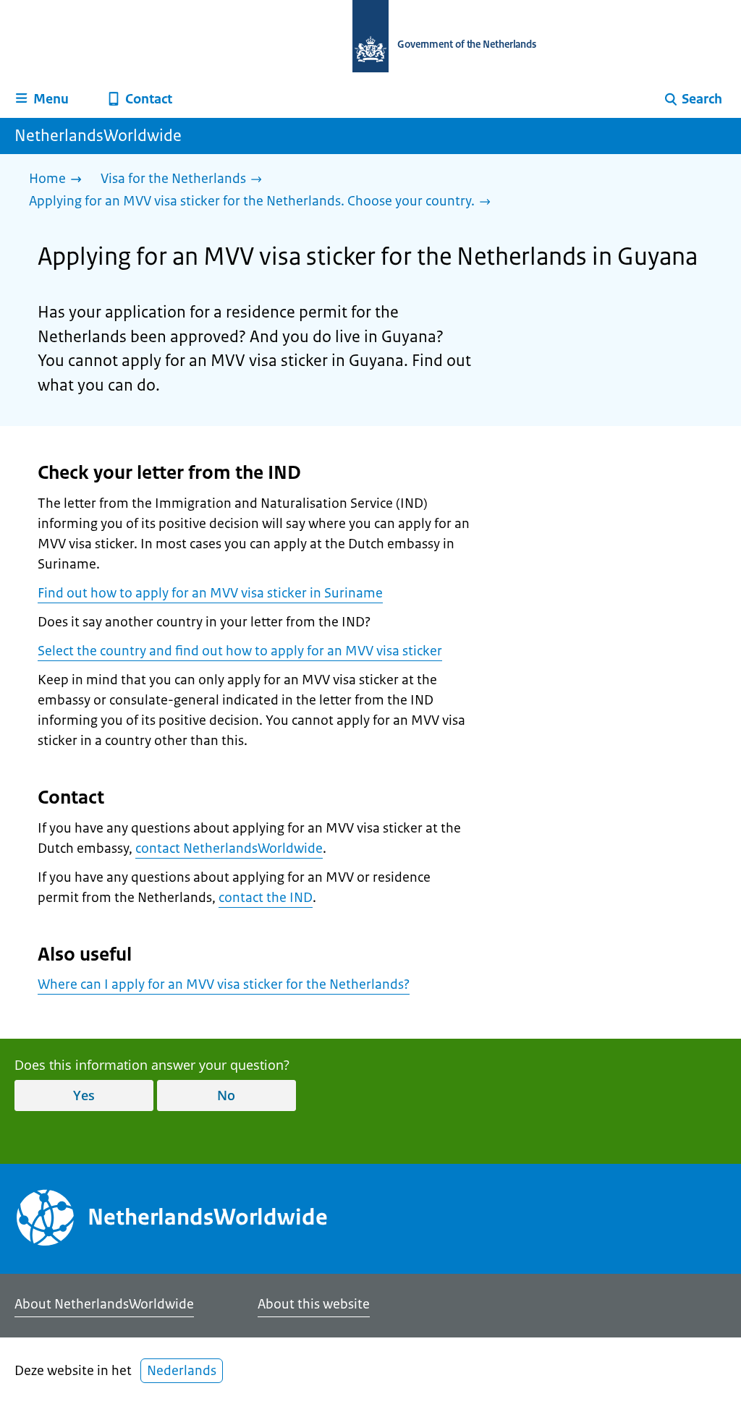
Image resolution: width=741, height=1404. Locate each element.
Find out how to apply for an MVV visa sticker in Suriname (210, 593)
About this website (314, 1304)
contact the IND (266, 897)
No (226, 1095)
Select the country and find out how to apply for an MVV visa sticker (240, 651)
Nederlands (181, 1370)
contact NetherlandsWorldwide (229, 848)
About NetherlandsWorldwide (104, 1304)
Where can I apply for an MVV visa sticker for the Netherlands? (224, 984)
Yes (84, 1095)
